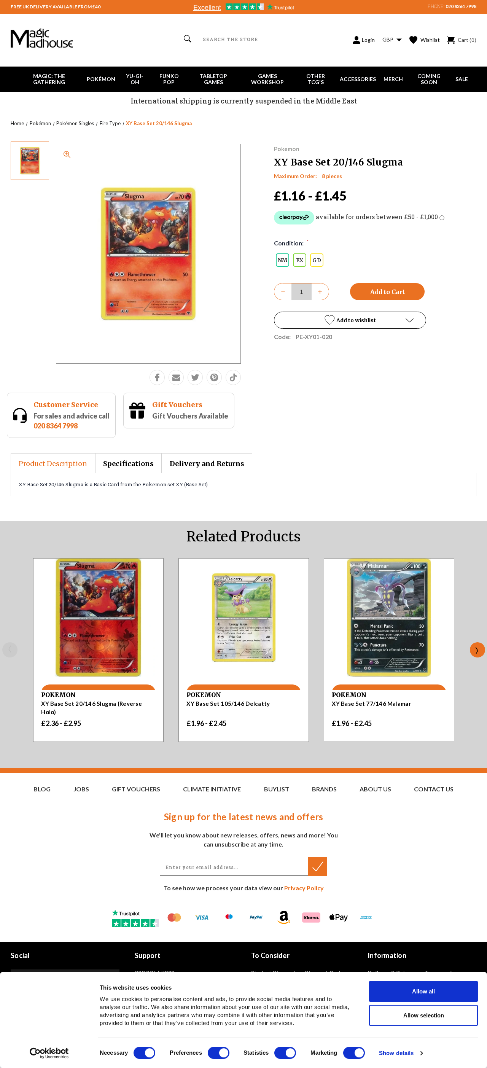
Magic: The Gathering (49, 79)
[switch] (218, 1053)
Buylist (276, 789)
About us (375, 789)
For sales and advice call (71, 421)
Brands (324, 789)
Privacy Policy (304, 887)
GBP (388, 39)
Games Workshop (267, 79)
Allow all (423, 991)
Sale (461, 79)
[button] (350, 320)
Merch (393, 79)
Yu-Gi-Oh (134, 79)
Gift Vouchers (177, 404)
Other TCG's (315, 79)
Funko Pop (169, 79)
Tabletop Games (213, 79)
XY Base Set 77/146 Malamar (371, 703)
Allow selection (423, 1015)
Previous (10, 649)
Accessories (358, 79)
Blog (42, 789)
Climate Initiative (212, 789)
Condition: (291, 243)
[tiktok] (233, 377)
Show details (396, 1053)
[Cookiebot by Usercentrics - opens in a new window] (49, 1053)
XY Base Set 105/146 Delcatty (228, 703)
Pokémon (101, 79)
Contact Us (434, 789)
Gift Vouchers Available (190, 416)
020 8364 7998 (461, 6)
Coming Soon (429, 79)
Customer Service (65, 404)
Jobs (81, 789)
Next (477, 649)
